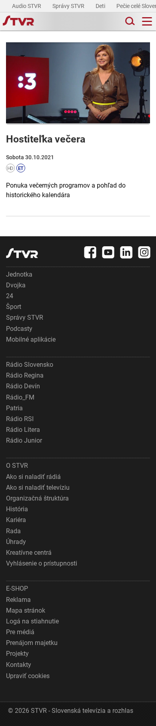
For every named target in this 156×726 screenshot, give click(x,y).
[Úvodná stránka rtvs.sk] (18, 21)
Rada (13, 531)
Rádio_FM (20, 397)
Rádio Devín (23, 386)
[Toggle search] (129, 21)
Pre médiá (20, 632)
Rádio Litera (23, 429)
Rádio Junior (24, 440)
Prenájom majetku (32, 643)
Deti (101, 6)
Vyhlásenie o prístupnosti (41, 563)
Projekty (17, 653)
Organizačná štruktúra (37, 498)
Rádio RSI (20, 419)
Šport (13, 307)
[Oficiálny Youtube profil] (108, 252)
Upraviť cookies (28, 676)
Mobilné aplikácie (31, 339)
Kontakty (18, 665)
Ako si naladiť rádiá (33, 477)
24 (9, 296)
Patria (14, 408)
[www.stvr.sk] (22, 253)
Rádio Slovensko (29, 364)
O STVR (17, 465)
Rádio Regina (25, 375)
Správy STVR (69, 6)
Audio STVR (27, 6)
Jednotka (19, 274)
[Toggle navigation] (147, 21)
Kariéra (16, 520)
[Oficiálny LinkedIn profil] (126, 252)
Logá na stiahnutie (32, 621)
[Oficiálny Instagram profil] (144, 252)
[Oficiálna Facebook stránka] (90, 252)
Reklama (18, 599)
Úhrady (16, 542)
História (17, 509)
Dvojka (16, 285)
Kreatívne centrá (29, 552)
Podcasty (19, 328)
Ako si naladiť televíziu (38, 487)
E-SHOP (17, 588)
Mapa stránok (25, 610)
